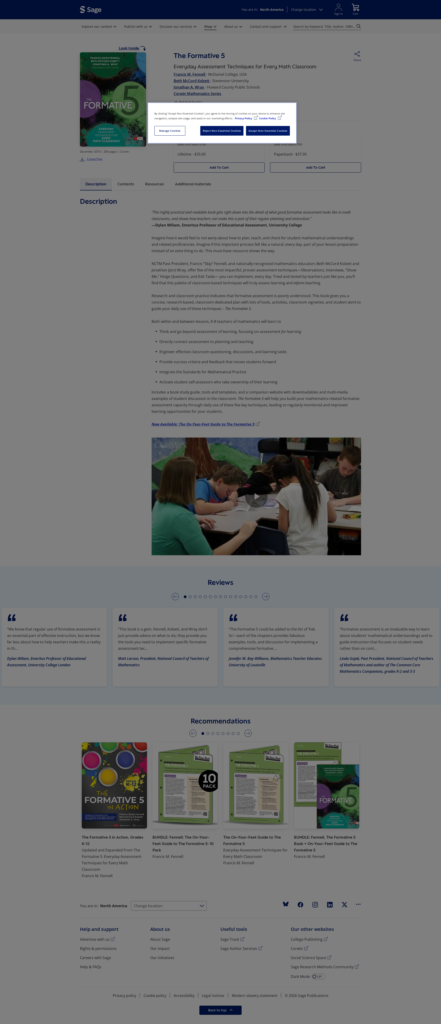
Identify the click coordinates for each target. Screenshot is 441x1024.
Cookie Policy (268, 118)
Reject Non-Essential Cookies (222, 130)
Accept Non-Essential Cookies (268, 130)
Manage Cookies (170, 130)
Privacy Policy (244, 118)
